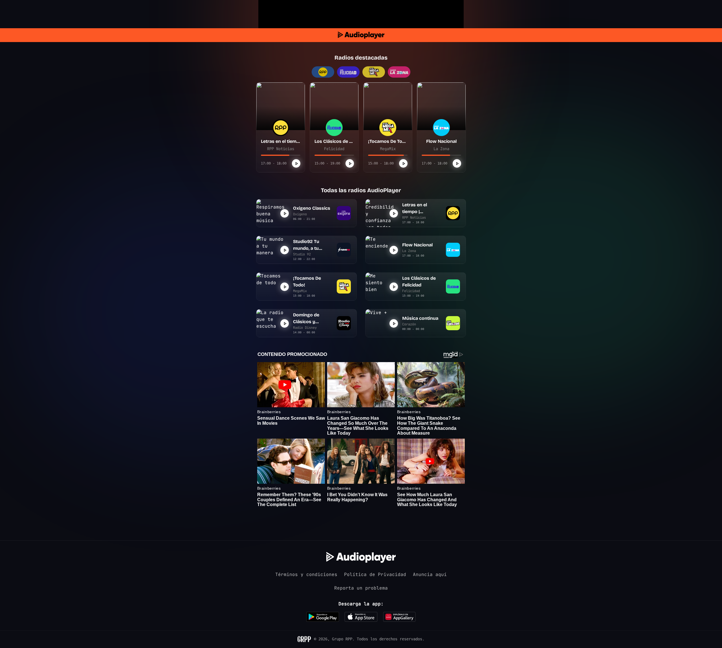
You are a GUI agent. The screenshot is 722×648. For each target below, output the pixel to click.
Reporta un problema (361, 588)
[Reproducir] (296, 163)
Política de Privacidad (375, 574)
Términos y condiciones (306, 574)
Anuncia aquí (430, 574)
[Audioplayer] (361, 35)
